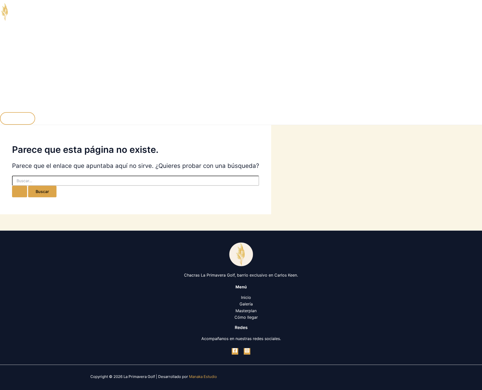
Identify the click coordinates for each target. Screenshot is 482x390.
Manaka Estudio (203, 376)
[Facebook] (235, 351)
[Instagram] (247, 351)
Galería (16, 57)
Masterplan (20, 78)
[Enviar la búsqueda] (19, 191)
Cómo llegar (21, 98)
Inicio (15, 37)
